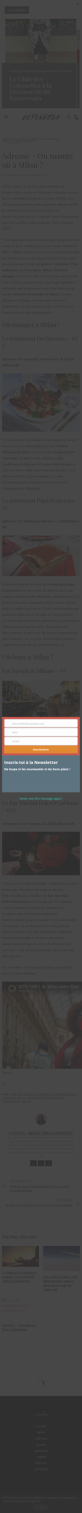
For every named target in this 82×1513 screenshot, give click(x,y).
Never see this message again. (41, 798)
